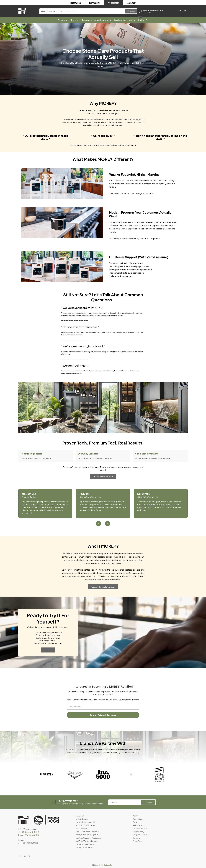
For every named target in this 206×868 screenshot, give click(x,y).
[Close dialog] (148, 411)
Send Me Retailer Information (127, 452)
